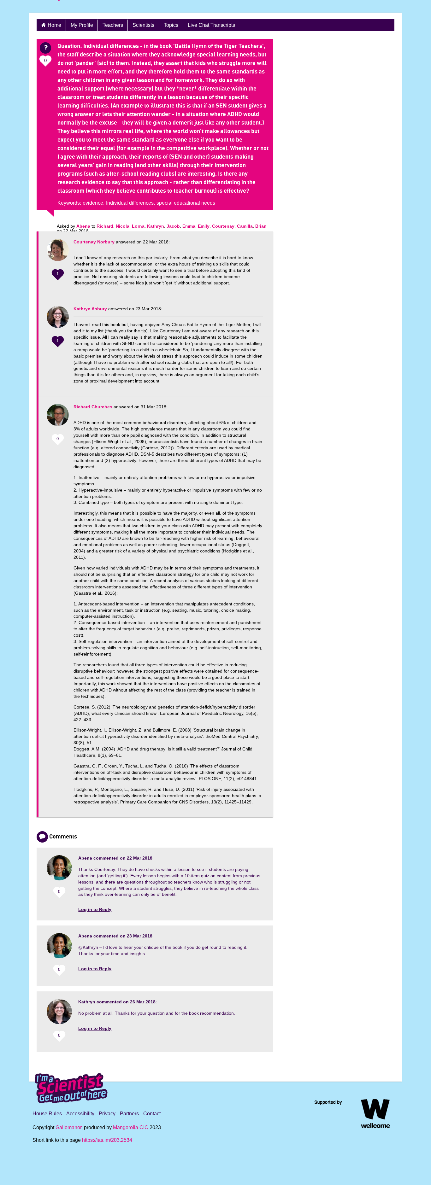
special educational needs (185, 203)
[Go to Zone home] (55, 6)
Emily (204, 226)
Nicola (122, 226)
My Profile (82, 25)
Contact (152, 1113)
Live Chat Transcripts (211, 25)
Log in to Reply (94, 909)
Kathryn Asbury (90, 308)
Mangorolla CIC (130, 1127)
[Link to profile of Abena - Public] (59, 870)
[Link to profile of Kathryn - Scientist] (58, 320)
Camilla (245, 226)
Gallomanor (68, 1127)
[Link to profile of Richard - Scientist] (58, 418)
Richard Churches (93, 406)
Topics (171, 25)
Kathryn (155, 226)
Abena (83, 226)
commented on (115, 858)
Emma (188, 226)
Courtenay (223, 226)
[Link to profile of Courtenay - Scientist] (58, 253)
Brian (261, 226)
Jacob (173, 226)
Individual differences (130, 203)
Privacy (107, 1113)
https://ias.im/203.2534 (107, 1140)
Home (54, 25)
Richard (105, 226)
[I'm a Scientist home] (72, 1086)
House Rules (47, 1113)
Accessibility (80, 1113)
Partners (129, 1113)
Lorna (138, 226)
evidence (93, 203)
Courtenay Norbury (94, 241)
